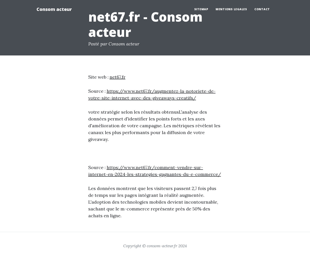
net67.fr (117, 77)
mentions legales (231, 9)
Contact (262, 9)
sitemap (201, 9)
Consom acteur (54, 9)
